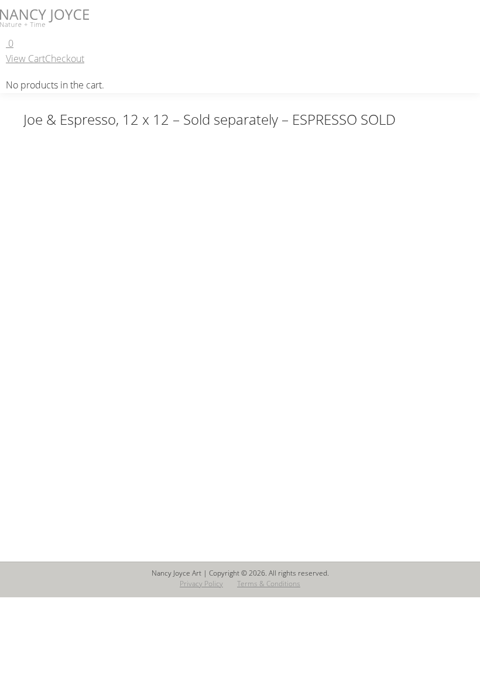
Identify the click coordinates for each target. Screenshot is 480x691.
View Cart (25, 58)
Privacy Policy (201, 584)
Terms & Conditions (268, 584)
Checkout (64, 58)
